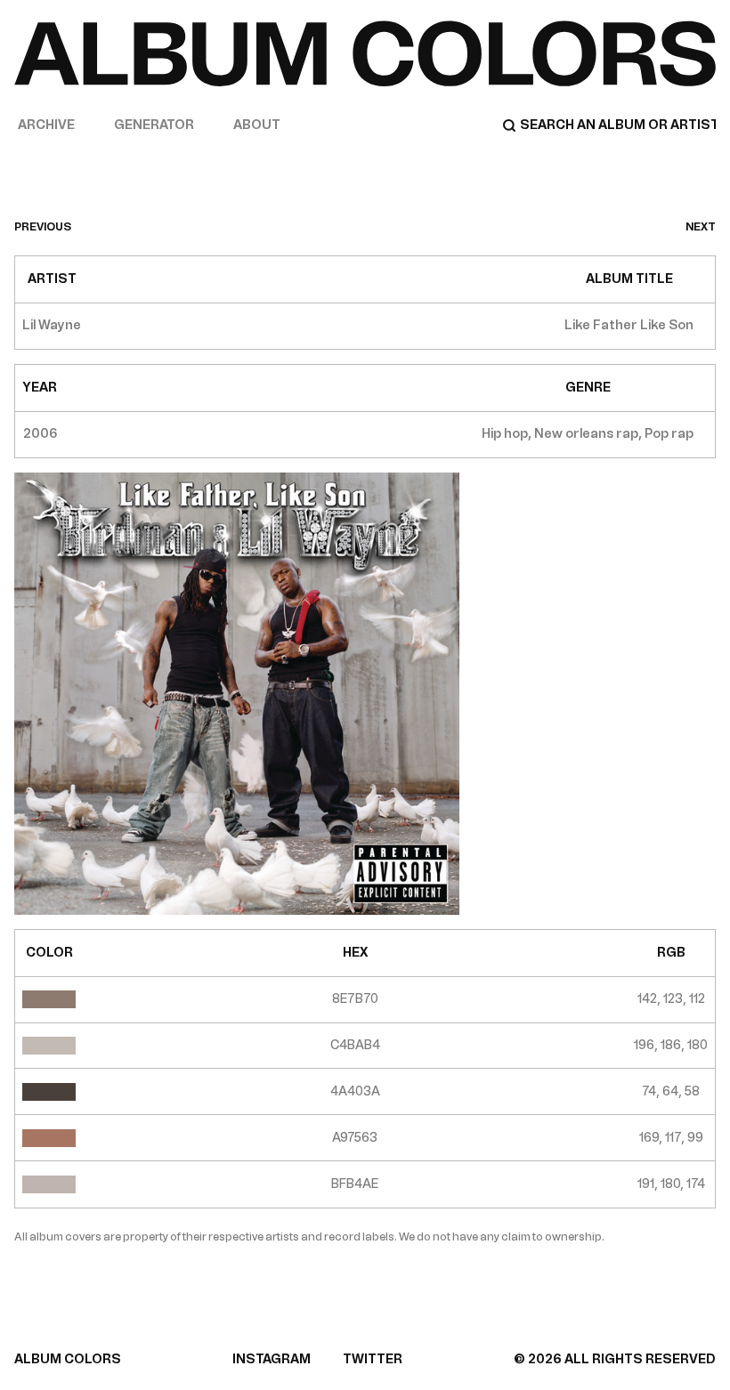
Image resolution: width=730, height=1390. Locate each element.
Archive (46, 125)
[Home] (365, 53)
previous (42, 227)
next (700, 227)
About (256, 125)
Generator (154, 125)
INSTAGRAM (271, 1359)
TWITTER (372, 1359)
